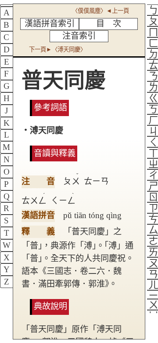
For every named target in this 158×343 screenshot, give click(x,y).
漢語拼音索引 (50, 23)
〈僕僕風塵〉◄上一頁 (100, 10)
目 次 (108, 23)
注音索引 (79, 35)
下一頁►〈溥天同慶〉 (57, 49)
